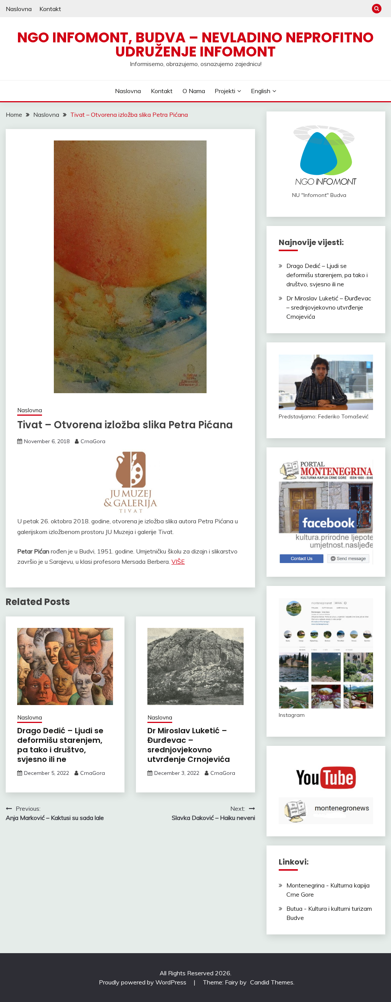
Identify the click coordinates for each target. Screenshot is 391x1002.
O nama (194, 91)
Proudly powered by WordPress (143, 982)
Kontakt (50, 9)
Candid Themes (271, 982)
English (260, 91)
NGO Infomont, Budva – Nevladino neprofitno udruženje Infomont (195, 44)
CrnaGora (93, 441)
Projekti (225, 91)
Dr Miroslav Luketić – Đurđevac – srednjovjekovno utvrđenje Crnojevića (188, 745)
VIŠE (178, 561)
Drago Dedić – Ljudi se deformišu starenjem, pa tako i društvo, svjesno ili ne (60, 745)
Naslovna (19, 9)
